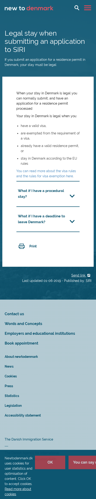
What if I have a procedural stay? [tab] (41, 194)
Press (9, 386)
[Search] (77, 8)
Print (33, 246)
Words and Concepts (23, 323)
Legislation (13, 405)
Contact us (14, 314)
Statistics (12, 396)
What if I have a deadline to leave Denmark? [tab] (41, 219)
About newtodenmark (21, 357)
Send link (78, 275)
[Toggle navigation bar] (88, 8)
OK (50, 462)
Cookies (11, 376)
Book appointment (21, 343)
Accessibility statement (23, 415)
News (9, 366)
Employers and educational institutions (40, 333)
